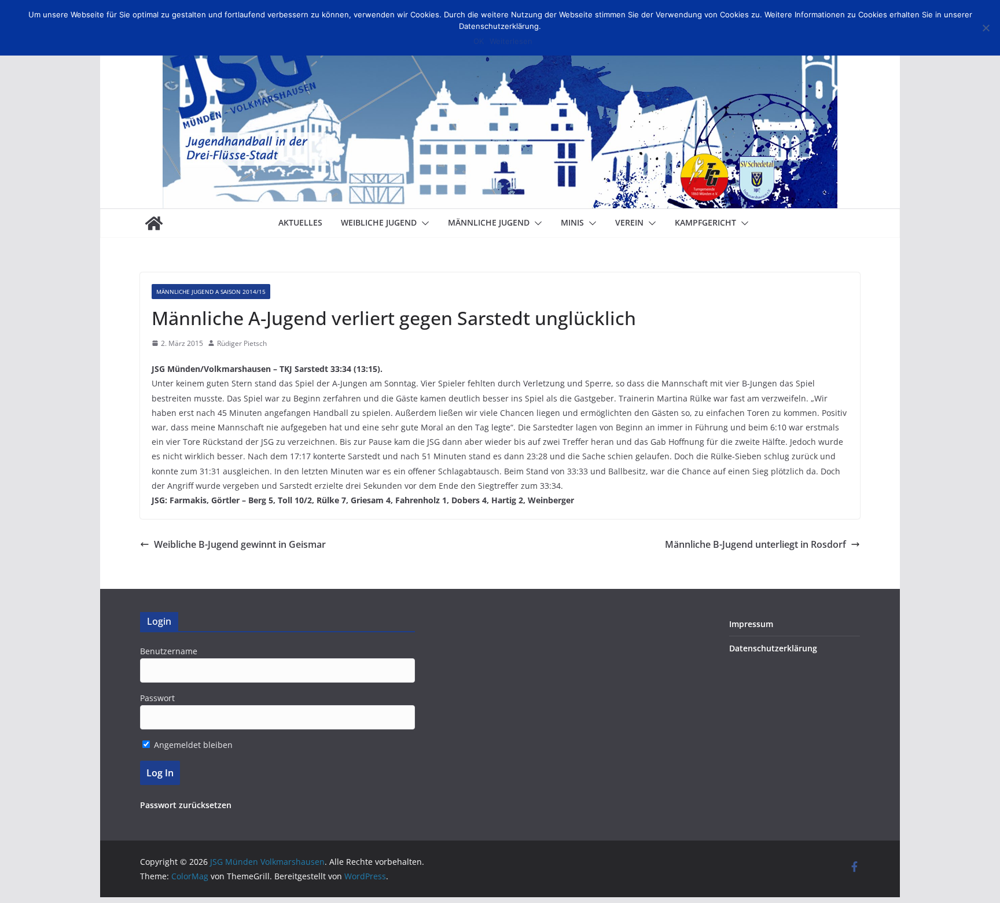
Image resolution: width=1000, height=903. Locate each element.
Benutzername (168, 651)
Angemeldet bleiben (192, 744)
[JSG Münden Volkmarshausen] (154, 223)
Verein (629, 222)
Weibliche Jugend (379, 222)
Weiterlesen (511, 41)
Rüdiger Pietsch (242, 343)
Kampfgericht (705, 222)
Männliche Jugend (489, 222)
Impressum (751, 623)
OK (478, 41)
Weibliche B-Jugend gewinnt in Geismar (240, 544)
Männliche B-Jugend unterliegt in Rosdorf (755, 544)
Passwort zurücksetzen (185, 804)
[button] (423, 223)
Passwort (157, 697)
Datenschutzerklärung (773, 648)
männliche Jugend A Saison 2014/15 (211, 292)
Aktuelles (300, 222)
